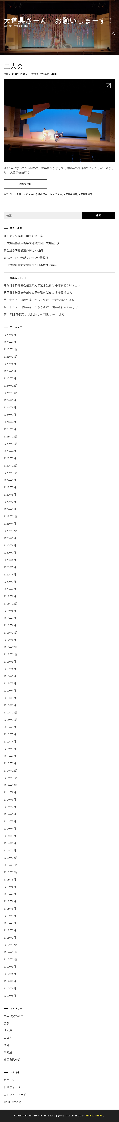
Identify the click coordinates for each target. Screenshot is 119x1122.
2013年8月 (10, 887)
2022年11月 (11, 473)
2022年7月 (10, 487)
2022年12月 (11, 465)
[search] (113, 34)
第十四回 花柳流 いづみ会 (20, 314)
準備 (6, 1045)
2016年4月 (10, 690)
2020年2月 (10, 589)
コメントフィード (15, 1094)
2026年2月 (10, 342)
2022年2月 (10, 502)
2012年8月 (10, 974)
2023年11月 (11, 443)
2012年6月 (10, 988)
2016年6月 (10, 676)
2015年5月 (10, 734)
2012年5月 (10, 995)
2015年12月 (11, 712)
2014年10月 (11, 785)
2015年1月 (10, 763)
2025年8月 (10, 364)
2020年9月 (10, 538)
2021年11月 (11, 516)
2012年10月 (11, 959)
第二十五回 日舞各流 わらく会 (25, 300)
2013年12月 (11, 857)
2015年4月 (10, 741)
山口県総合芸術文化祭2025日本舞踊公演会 (30, 265)
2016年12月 (11, 647)
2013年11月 (11, 865)
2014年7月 (10, 807)
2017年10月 (11, 632)
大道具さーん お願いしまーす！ (59, 20)
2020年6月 (10, 560)
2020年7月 (10, 552)
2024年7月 (10, 414)
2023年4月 (10, 451)
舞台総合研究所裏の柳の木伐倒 (23, 250)
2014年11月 (11, 778)
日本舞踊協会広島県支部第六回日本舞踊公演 (32, 243)
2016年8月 (10, 669)
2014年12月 (11, 770)
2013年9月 (10, 879)
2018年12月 (11, 603)
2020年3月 (10, 581)
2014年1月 (10, 850)
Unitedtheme (94, 1115)
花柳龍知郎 (86, 194)
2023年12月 (11, 436)
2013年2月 (10, 930)
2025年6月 (10, 371)
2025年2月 (10, 378)
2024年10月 (11, 393)
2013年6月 (10, 901)
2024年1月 (10, 429)
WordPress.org (12, 1102)
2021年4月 (10, 523)
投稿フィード (12, 1087)
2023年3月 (10, 458)
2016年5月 (10, 683)
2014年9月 (10, 792)
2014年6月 (10, 814)
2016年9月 (10, 661)
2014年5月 (10, 821)
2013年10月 (11, 872)
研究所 (8, 1052)
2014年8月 (10, 799)
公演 (19, 194)
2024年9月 (10, 400)
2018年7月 (10, 618)
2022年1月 (10, 509)
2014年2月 (10, 843)
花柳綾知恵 (71, 194)
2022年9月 (10, 480)
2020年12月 (11, 531)
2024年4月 (10, 422)
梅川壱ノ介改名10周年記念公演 (23, 236)
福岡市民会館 (12, 1059)
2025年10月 (11, 356)
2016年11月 (11, 654)
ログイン (9, 1080)
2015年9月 (10, 727)
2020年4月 (10, 574)
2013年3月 (10, 923)
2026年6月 (10, 335)
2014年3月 (10, 836)
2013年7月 (10, 894)
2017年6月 (10, 640)
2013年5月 (10, 908)
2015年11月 (11, 719)
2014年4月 (10, 828)
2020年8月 (10, 545)
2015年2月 (10, 756)
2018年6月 (10, 625)
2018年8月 (10, 611)
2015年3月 (10, 749)
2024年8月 (10, 407)
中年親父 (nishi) (49, 73)
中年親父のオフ (13, 1016)
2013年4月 (10, 916)
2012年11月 (11, 952)
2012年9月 (10, 966)
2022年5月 (10, 494)
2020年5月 (10, 567)
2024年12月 (11, 385)
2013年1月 (10, 937)
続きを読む (25, 183)
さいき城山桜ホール (41, 194)
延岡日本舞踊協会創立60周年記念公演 (27, 285)
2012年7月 (10, 981)
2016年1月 (10, 705)
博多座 (8, 1030)
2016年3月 (10, 698)
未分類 (8, 1038)
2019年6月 (10, 596)
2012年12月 (11, 945)
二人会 (13, 65)
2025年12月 (11, 349)
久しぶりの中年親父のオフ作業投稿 (26, 257)
